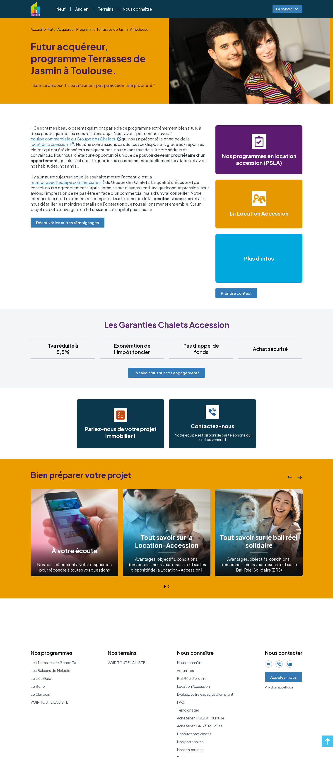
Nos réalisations (190, 750)
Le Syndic (284, 9)
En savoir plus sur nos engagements (166, 372)
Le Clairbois (40, 694)
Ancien (81, 9)
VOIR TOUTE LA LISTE (49, 702)
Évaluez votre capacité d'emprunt (205, 694)
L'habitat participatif (194, 734)
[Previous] (289, 477)
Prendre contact (236, 293)
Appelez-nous (283, 677)
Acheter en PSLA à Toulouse (200, 718)
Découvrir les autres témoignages (67, 222)
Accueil (37, 29)
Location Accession (193, 686)
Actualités (185, 670)
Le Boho (38, 686)
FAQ (180, 702)
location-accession (49, 144)
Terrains (105, 9)
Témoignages (188, 710)
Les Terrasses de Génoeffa (53, 662)
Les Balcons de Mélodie (50, 670)
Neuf (61, 9)
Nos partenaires (190, 742)
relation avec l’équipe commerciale (64, 182)
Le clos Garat (42, 678)
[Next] (299, 477)
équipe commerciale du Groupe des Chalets (73, 138)
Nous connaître (137, 9)
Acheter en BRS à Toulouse (200, 726)
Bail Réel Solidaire (192, 678)
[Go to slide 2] (168, 586)
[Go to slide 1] (165, 586)
